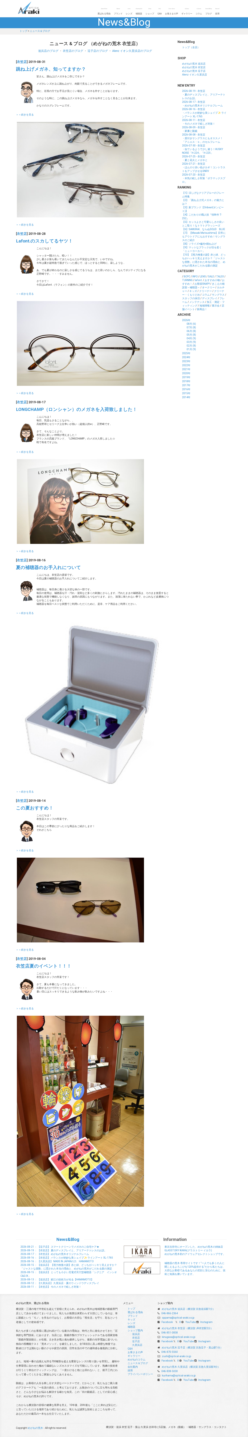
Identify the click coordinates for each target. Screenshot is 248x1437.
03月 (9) (191, 342)
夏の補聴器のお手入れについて (48, 567)
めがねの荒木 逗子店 (194, 70)
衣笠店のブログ (73, 51)
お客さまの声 (171, 11)
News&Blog (67, 1239)
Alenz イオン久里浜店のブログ (132, 51)
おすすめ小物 (212, 280)
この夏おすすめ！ (34, 808)
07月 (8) (191, 327)
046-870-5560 (169, 1351)
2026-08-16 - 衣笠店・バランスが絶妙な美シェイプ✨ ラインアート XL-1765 (204, 113)
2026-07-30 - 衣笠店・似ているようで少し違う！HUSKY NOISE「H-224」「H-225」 (202, 149)
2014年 (186, 397)
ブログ (208, 11)
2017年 (186, 385)
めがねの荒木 (36, 7)
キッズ (193, 291)
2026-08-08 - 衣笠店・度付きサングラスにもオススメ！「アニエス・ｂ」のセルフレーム (202, 138)
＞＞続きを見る (25, 114)
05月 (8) (191, 334)
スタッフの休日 (191, 298)
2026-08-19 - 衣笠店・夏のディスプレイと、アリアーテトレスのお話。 (203, 94)
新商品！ (202, 309)
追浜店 (136, 1334)
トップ (23, 30)
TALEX (220, 276)
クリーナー (205, 291)
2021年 (186, 369)
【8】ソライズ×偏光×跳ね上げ (199, 243)
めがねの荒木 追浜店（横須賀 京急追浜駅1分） (188, 1308)
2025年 (186, 353)
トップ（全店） (191, 47)
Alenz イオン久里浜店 (194, 74)
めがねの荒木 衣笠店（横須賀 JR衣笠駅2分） (187, 1328)
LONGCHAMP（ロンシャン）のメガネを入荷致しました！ (76, 409)
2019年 (186, 377)
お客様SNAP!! (202, 283)
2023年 (186, 361)
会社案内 (133, 1366)
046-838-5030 (169, 1371)
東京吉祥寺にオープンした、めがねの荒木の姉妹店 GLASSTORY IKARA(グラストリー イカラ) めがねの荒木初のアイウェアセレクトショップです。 (194, 1250)
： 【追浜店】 (57, 1279)
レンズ (129, 11)
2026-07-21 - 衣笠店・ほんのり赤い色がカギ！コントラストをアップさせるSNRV (203, 167)
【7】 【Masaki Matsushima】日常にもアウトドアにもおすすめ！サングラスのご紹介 (204, 236)
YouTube (190, 1322)
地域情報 (205, 305)
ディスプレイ (209, 298)
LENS (203, 276)
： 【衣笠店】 (64, 1250)
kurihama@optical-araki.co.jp (179, 1375)
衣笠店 (22, 62)
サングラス (218, 294)
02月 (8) (191, 345)
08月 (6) (191, 323)
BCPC (187, 276)
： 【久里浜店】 (57, 1261)
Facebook (167, 1322)
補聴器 (139, 11)
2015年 (186, 393)
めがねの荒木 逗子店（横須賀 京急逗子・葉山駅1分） (192, 1347)
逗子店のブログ (98, 51)
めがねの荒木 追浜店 (194, 63)
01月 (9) (191, 349)
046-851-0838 (169, 1332)
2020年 (186, 373)
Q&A (159, 11)
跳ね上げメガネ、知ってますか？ (51, 69)
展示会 (215, 305)
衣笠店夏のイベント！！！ (43, 966)
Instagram (206, 1322)
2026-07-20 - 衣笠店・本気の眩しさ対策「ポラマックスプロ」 (203, 178)
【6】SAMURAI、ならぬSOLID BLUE (203, 229)
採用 (217, 11)
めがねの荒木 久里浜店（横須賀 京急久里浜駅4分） (191, 1366)
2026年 (186, 320)
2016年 (186, 389)
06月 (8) (191, 331)
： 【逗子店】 (60, 1246)
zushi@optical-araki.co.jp (176, 1356)
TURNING (187, 280)
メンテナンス (197, 301)
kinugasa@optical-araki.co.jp (178, 1337)
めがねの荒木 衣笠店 (194, 67)
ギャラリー (186, 11)
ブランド (118, 11)
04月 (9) (191, 338)
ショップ (149, 11)
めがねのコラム (136, 1359)
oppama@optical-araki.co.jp (178, 1317)
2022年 (186, 365)
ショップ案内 (135, 1330)
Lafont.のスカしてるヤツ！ (44, 241)
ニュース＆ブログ (40, 30)
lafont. (198, 280)
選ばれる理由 (104, 11)
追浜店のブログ (48, 51)
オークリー (208, 287)
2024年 (186, 357)
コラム (199, 11)
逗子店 (136, 1341)
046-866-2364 (169, 1313)
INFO (195, 276)
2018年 (186, 381)
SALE (211, 276)
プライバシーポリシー (140, 1374)
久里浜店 (137, 1345)
